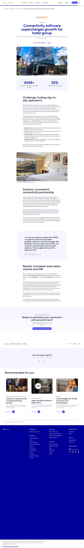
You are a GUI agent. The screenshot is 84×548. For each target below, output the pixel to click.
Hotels (49, 42)
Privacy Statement (6, 546)
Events (50, 454)
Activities (32, 457)
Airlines (31, 446)
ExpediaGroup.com (73, 449)
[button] (13, 411)
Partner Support (72, 440)
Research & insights (53, 446)
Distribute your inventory (55, 433)
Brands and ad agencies (35, 444)
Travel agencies (33, 450)
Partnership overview (34, 431)
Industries (30, 2)
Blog (50, 448)
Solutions (38, 2)
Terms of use (72, 442)
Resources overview (53, 444)
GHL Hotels (25, 106)
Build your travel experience (55, 435)
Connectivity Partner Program (49, 209)
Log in (67, 2)
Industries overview (34, 438)
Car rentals (32, 454)
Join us (74, 2)
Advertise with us (53, 437)
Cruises (31, 452)
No (44, 361)
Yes (39, 361)
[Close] (81, 543)
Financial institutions (34, 455)
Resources (45, 2)
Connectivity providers (39, 42)
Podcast (51, 452)
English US (60, 2)
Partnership (24, 2)
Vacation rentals (33, 442)
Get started (71, 431)
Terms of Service (15, 546)
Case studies (52, 450)
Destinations (32, 448)
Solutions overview (53, 431)
